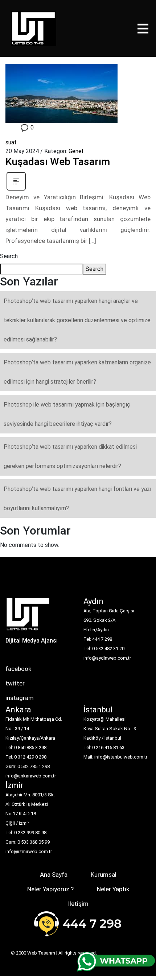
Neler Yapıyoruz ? (50, 889)
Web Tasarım (41, 953)
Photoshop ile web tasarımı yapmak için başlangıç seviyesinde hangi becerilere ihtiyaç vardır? (67, 414)
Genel (76, 151)
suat (11, 142)
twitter (15, 683)
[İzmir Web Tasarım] (28, 616)
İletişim (78, 903)
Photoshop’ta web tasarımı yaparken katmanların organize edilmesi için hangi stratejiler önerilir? (77, 372)
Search (9, 256)
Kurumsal (103, 874)
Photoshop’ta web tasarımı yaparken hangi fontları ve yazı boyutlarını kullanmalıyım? (77, 498)
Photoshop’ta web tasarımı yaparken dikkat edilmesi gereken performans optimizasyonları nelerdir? (70, 456)
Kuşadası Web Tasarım (57, 162)
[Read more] (16, 180)
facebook (18, 668)
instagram (19, 697)
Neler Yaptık (113, 889)
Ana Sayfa (53, 874)
